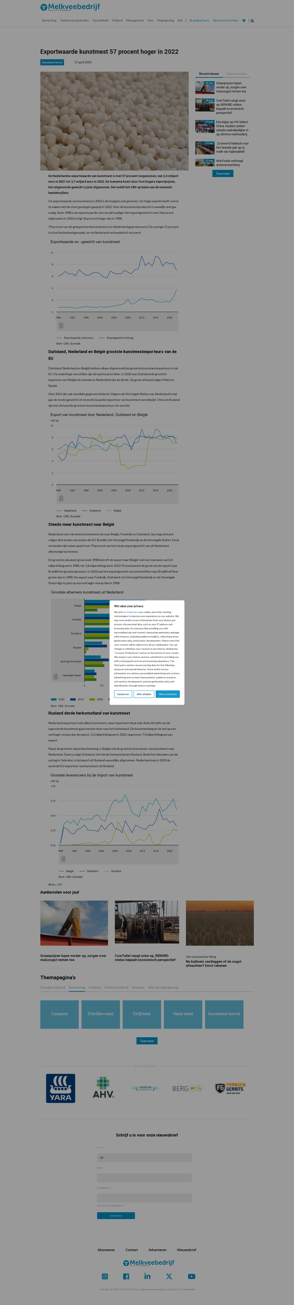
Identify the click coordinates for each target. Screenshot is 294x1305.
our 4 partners (130, 612)
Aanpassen (123, 694)
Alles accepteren (168, 694)
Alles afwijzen (144, 694)
